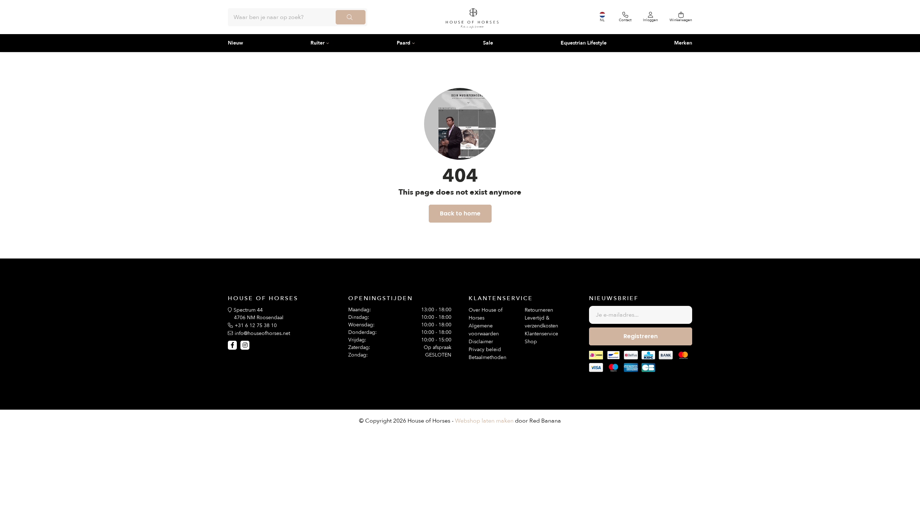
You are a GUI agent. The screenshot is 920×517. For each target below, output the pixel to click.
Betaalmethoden (487, 357)
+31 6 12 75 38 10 (256, 325)
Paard (403, 42)
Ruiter (317, 42)
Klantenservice (541, 333)
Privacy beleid (485, 349)
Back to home (460, 213)
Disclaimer (481, 341)
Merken (683, 42)
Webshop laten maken (484, 421)
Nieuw (235, 42)
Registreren (641, 336)
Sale (488, 42)
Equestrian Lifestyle (584, 42)
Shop (531, 341)
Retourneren (539, 310)
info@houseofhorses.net (262, 333)
